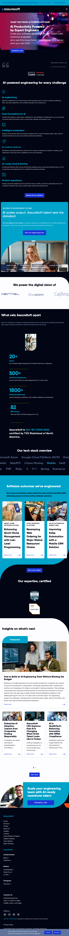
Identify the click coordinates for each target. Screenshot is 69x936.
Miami (6, 858)
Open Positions (9, 843)
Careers (6, 833)
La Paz (6, 874)
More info (37, 933)
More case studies (34, 570)
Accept (48, 932)
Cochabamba (9, 869)
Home (6, 821)
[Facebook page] (9, 914)
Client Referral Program (12, 836)
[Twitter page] (18, 914)
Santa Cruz (8, 872)
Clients (6, 826)
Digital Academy (9, 838)
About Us (7, 829)
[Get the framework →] (34, 3)
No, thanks (57, 932)
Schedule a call (17, 50)
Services (6, 824)
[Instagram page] (13, 914)
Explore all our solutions (34, 195)
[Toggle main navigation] (66, 9)
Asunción (7, 884)
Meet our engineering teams (34, 232)
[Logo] (11, 9)
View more (34, 774)
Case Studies (8, 841)
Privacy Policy (8, 925)
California (7, 860)
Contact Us (8, 895)
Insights (6, 831)
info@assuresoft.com (11, 898)
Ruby (6, 469)
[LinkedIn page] (5, 914)
